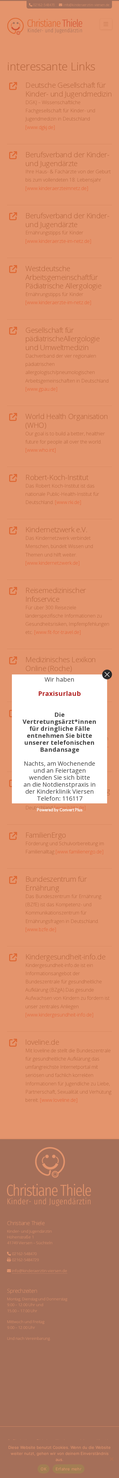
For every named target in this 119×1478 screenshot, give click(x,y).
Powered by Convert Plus (59, 810)
